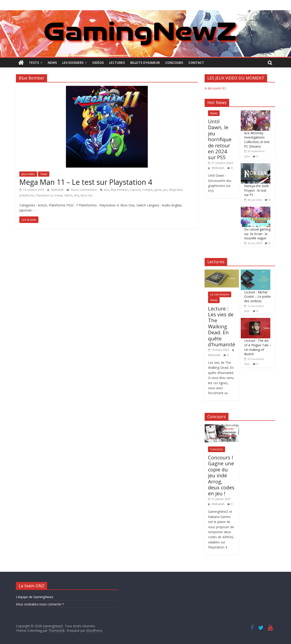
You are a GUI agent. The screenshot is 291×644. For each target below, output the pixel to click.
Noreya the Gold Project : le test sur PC (256, 190)
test (76, 195)
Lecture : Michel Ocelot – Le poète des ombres (257, 296)
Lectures (117, 62)
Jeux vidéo (28, 174)
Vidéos (98, 62)
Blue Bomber (119, 190)
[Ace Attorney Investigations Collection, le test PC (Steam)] (255, 113)
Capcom (135, 190)
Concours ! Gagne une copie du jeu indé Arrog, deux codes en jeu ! (221, 475)
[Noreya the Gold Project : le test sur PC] (255, 165)
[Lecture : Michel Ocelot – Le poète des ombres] (255, 272)
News (52, 62)
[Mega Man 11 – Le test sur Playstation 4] (107, 88)
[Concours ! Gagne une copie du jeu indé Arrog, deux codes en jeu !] (222, 426)
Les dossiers (72, 62)
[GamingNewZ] (145, 12)
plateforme (26, 195)
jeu (165, 190)
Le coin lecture (219, 294)
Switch (68, 195)
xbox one (86, 195)
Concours (174, 62)
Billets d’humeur (145, 62)
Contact (196, 62)
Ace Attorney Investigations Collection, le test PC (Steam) (257, 140)
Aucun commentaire (83, 190)
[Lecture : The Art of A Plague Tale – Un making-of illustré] (255, 320)
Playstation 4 (44, 195)
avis (106, 190)
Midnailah (57, 190)
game (158, 190)
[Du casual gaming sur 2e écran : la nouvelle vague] (255, 209)
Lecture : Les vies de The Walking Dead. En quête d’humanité (221, 326)
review (58, 195)
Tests (34, 62)
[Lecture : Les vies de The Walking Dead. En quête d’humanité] (222, 272)
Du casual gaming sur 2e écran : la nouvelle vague (257, 233)
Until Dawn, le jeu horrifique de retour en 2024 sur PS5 (219, 139)
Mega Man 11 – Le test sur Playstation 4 (85, 182)
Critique (147, 190)
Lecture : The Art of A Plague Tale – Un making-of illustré (257, 347)
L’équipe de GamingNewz (34, 597)
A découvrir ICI (215, 88)
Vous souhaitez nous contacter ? (40, 604)
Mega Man (175, 190)
